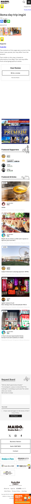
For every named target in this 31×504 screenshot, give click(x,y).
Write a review (15, 73)
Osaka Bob (27, 10)
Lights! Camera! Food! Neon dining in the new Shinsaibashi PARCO (14, 303)
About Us (6, 488)
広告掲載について (21, 488)
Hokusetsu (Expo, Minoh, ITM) (14, 274)
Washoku (4, 210)
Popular (23, 243)
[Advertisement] (15, 98)
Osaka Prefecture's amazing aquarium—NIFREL (15, 271)
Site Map (24, 491)
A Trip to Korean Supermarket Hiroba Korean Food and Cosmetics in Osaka (12, 336)
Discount (10, 340)
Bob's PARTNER (15, 446)
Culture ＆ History (20, 210)
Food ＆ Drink (10, 210)
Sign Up (13, 488)
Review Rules (15, 77)
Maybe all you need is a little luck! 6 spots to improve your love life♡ (15, 239)
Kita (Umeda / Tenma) (7, 243)
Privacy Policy (16, 491)
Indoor (3, 274)
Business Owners (15, 441)
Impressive (26, 274)
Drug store (16, 340)
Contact (15, 451)
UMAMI (3, 207)
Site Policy (7, 491)
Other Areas (17, 243)
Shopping (4, 340)
